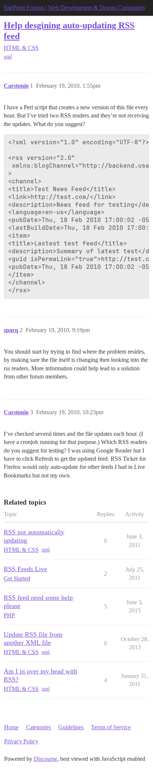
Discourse (45, 759)
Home (11, 727)
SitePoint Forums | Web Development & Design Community (75, 7)
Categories (38, 727)
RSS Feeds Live (25, 569)
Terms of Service (111, 727)
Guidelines (71, 727)
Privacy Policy (21, 741)
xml (8, 56)
